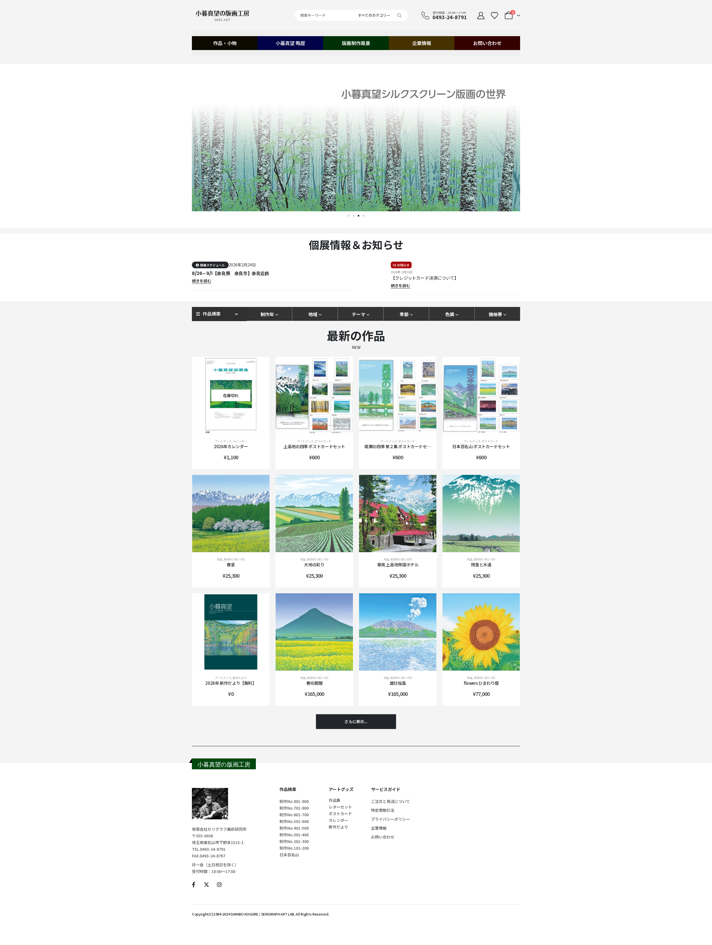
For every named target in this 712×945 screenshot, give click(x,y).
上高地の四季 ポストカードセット (314, 446)
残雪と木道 (481, 564)
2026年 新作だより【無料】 (230, 683)
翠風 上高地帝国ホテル (398, 564)
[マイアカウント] (480, 15)
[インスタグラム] (219, 884)
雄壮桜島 (398, 683)
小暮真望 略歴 (290, 42)
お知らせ (403, 265)
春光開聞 (314, 683)
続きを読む (235, 428)
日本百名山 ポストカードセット (481, 446)
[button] (198, 141)
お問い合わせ (487, 42)
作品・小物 (225, 42)
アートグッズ (223, 441)
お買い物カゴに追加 (318, 428)
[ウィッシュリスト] (494, 15)
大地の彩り (314, 564)
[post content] (231, 395)
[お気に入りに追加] (259, 366)
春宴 (231, 564)
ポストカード (323, 441)
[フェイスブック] (193, 884)
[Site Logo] (222, 15)
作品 (219, 559)
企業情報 (421, 42)
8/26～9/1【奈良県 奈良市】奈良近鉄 (230, 273)
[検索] (399, 15)
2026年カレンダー (231, 446)
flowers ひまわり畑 (481, 683)
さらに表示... (355, 721)
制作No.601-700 (234, 559)
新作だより (240, 678)
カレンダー (240, 441)
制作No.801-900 (401, 559)
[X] (206, 884)
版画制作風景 (356, 42)
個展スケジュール (212, 265)
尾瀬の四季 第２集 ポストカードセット (399, 446)
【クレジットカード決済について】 (424, 277)
